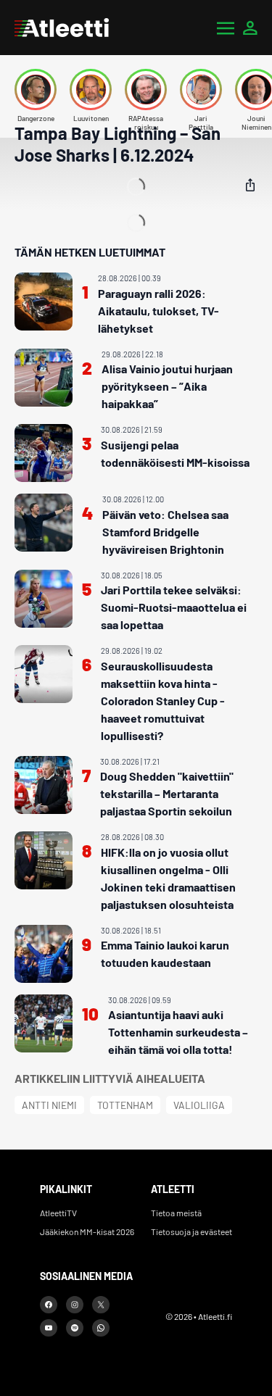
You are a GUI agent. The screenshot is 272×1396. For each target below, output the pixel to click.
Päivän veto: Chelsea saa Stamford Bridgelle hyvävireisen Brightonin (165, 531)
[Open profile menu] (250, 27)
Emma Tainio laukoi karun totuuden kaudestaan (165, 953)
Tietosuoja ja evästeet (191, 1231)
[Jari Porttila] (201, 89)
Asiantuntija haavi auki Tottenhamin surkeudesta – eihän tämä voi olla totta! (178, 1031)
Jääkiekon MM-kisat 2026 (87, 1231)
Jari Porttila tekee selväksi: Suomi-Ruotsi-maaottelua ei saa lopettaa (174, 607)
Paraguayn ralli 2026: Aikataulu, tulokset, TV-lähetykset (158, 310)
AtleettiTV (58, 1213)
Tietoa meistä (176, 1213)
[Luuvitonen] (91, 89)
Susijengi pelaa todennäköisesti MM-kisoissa (175, 453)
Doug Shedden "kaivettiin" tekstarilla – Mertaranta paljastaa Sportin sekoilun (167, 793)
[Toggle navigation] (225, 27)
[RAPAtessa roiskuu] (146, 89)
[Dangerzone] (36, 89)
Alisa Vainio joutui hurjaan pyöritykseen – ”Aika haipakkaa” (167, 386)
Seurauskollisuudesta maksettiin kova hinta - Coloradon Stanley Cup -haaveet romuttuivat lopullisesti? (163, 700)
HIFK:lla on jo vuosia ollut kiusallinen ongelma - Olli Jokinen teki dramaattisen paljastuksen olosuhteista (168, 878)
